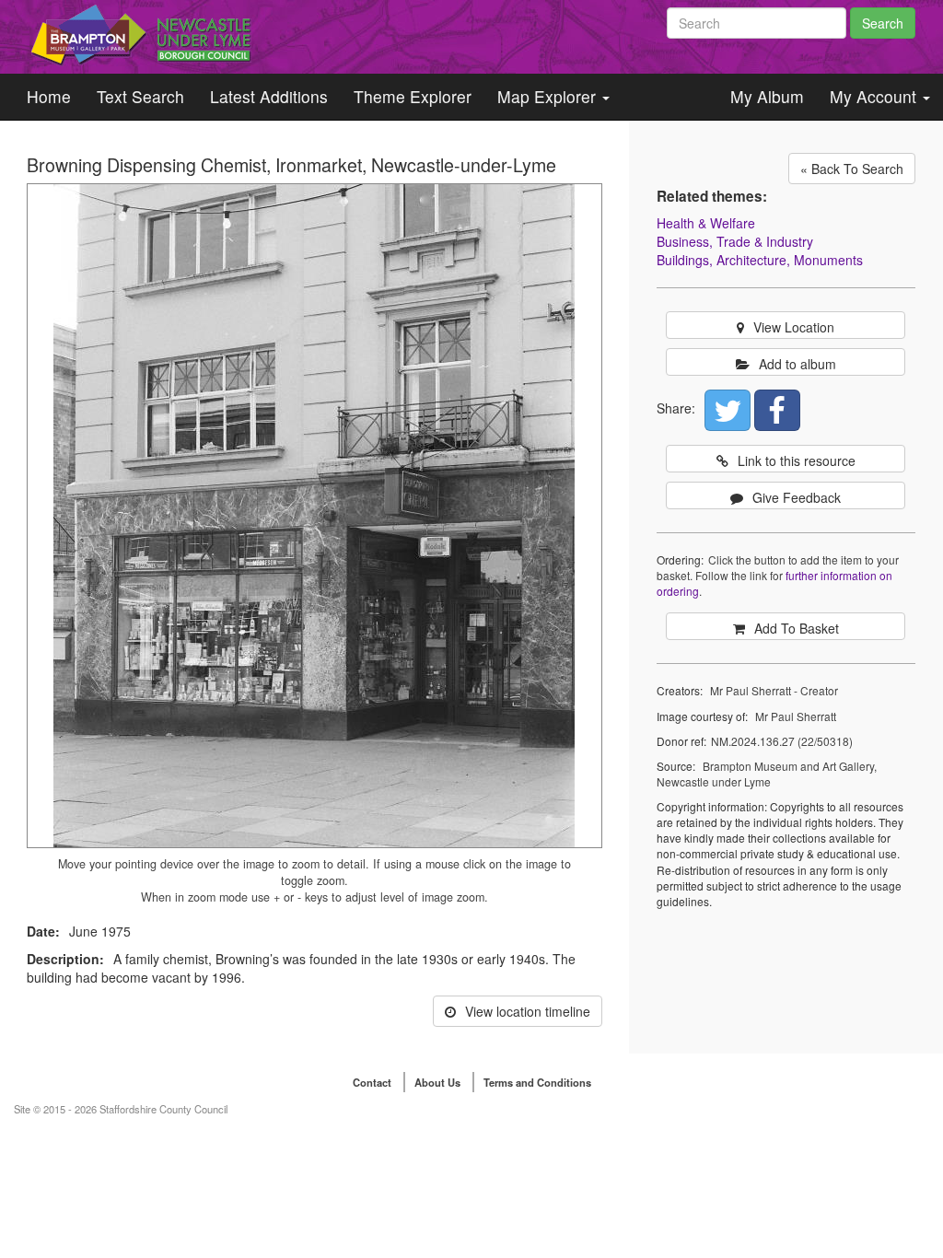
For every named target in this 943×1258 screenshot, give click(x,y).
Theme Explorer (413, 96)
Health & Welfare (706, 223)
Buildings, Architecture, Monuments (760, 259)
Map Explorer (548, 96)
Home (49, 96)
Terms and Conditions (537, 1082)
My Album (767, 96)
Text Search (140, 96)
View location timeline (527, 1011)
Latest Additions (269, 96)
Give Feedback (796, 497)
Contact (372, 1082)
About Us (437, 1082)
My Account (875, 96)
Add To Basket (796, 628)
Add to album (797, 364)
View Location (793, 327)
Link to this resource (797, 460)
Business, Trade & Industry (735, 241)
